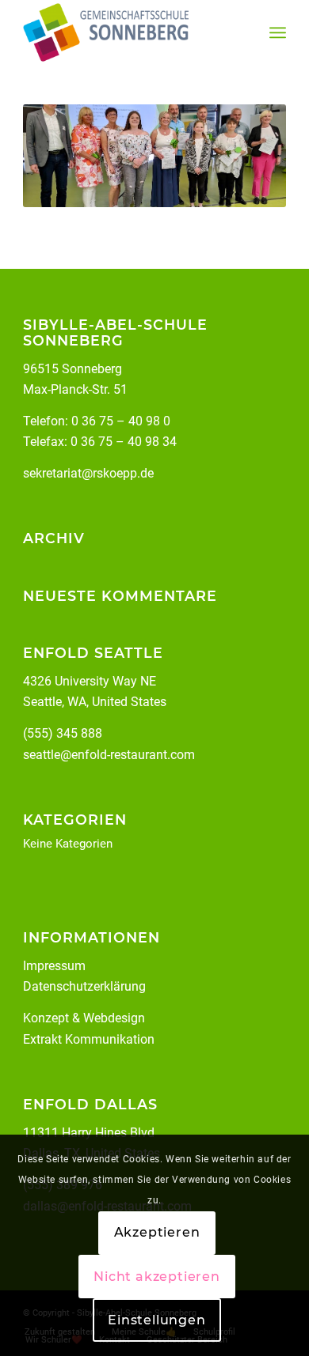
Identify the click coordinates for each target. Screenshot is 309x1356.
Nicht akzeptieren (156, 1276)
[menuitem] (277, 32)
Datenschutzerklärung (84, 986)
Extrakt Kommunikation (88, 1039)
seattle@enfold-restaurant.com (109, 754)
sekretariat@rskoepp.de (88, 473)
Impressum (54, 965)
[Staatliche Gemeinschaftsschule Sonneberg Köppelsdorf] (128, 32)
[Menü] (277, 32)
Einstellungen (156, 1320)
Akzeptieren (157, 1232)
